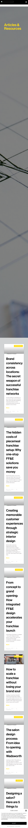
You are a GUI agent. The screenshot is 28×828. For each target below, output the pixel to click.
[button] (26, 810)
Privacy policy (17, 826)
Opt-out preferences (10, 826)
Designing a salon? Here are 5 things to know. (14, 802)
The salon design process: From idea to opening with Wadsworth (14, 743)
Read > (8, 407)
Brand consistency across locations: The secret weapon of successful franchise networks (14, 376)
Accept (14, 823)
